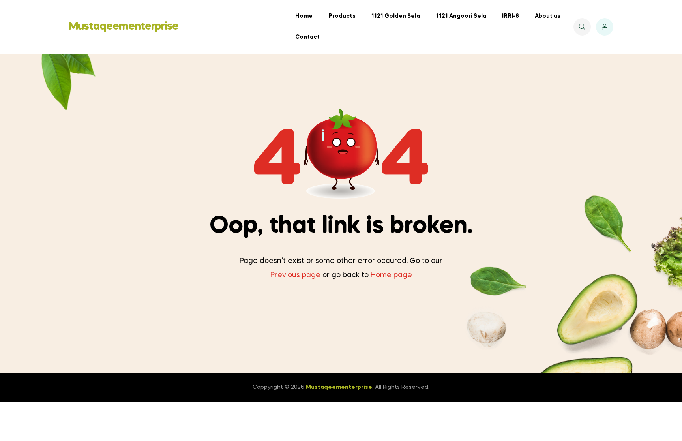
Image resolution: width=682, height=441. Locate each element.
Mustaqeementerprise (123, 26)
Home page (391, 275)
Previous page (295, 275)
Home (304, 16)
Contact (307, 37)
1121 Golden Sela (395, 16)
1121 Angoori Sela (461, 16)
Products (342, 16)
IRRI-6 (510, 16)
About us (547, 16)
